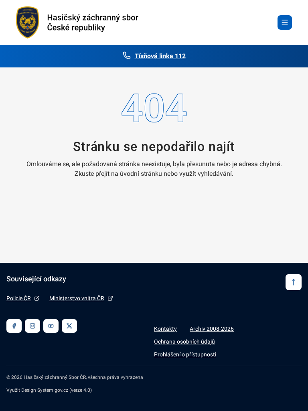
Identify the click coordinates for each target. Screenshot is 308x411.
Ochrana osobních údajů (184, 341)
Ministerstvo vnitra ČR (76, 298)
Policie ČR (18, 298)
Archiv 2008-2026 (212, 329)
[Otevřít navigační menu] (285, 22)
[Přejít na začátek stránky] (294, 282)
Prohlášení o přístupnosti (185, 354)
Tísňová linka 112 (160, 56)
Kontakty (165, 329)
